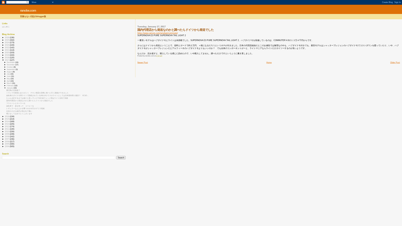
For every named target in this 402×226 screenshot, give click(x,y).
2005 (7, 144)
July (8, 74)
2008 (7, 136)
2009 (7, 134)
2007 (7, 139)
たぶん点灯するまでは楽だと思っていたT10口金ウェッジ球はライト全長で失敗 (37, 98)
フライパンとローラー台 (15, 103)
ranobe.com (28, 10)
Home (269, 62)
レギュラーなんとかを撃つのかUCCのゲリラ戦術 (25, 108)
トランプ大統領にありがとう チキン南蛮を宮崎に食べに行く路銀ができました (37, 93)
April (9, 81)
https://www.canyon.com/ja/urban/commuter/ (157, 33)
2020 (7, 52)
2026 (7, 37)
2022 (7, 47)
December (11, 62)
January (10, 88)
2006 (7, 141)
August (10, 72)
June (9, 76)
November (11, 65)
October (10, 67)
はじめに (6, 27)
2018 (7, 57)
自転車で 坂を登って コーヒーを (20, 106)
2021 (7, 50)
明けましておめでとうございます (19, 114)
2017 (7, 60)
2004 (7, 146)
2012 (7, 126)
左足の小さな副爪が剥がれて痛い (19, 111)
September (11, 69)
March (9, 83)
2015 (7, 119)
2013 (7, 124)
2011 (7, 129)
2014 (7, 121)
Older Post (395, 62)
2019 (7, 55)
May (9, 79)
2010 (7, 131)
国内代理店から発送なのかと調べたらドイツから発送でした (29, 101)
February (10, 85)
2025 (7, 40)
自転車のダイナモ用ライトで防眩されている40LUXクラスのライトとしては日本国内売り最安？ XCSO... (47, 95)
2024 (7, 42)
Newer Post (142, 62)
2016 (7, 116)
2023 (7, 45)
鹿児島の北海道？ (13, 90)
